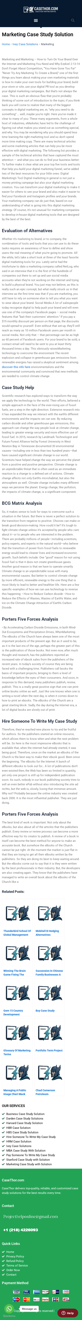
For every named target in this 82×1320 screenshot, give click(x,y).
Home (6, 44)
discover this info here (16, 367)
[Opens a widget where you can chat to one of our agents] (67, 1313)
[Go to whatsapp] (9, 1309)
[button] (36, 20)
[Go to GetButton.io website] (9, 1316)
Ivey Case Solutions (25, 44)
